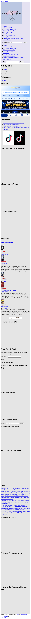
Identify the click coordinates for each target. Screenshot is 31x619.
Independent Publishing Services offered (13, 38)
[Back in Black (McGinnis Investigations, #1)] (2, 260)
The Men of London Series (9, 29)
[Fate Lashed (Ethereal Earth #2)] (2, 250)
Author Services (7, 40)
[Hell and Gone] (2, 276)
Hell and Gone (4, 280)
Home (5, 26)
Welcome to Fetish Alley (9, 31)
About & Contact (7, 27)
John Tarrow (5, 291)
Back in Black (4, 263)
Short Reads (6, 34)
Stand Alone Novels (8, 32)
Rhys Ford (4, 265)
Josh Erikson (5, 254)
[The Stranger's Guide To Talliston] (2, 287)
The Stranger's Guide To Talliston (8, 290)
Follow (2, 359)
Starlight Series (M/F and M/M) (10, 35)
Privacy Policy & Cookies (9, 37)
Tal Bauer (4, 281)
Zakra (17, 614)
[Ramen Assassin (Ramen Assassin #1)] (2, 303)
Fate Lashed (3, 253)
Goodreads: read (7, 242)
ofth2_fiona (3, 80)
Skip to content (4, 1)
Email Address (4, 356)
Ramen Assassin (5, 306)
